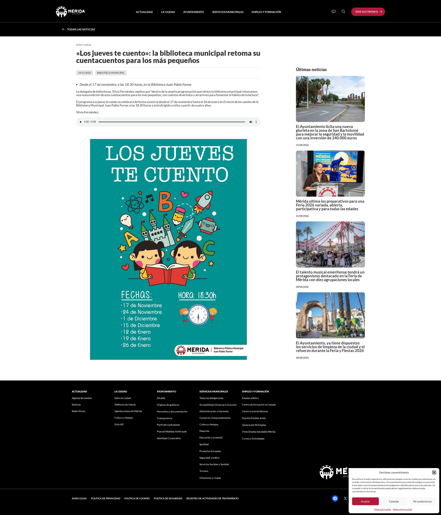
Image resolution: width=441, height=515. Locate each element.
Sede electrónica (366, 11)
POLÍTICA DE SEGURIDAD (168, 498)
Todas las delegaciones (211, 398)
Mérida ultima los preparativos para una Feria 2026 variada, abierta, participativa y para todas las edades (330, 205)
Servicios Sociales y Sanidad (214, 464)
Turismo (203, 470)
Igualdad (204, 444)
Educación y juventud (210, 437)
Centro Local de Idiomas (255, 411)
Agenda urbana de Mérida (128, 411)
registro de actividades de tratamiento (212, 498)
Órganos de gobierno (168, 404)
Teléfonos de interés (125, 404)
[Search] (343, 11)
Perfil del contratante (168, 424)
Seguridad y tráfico (209, 457)
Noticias (88, 44)
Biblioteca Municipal (111, 72)
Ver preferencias (422, 501)
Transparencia (164, 418)
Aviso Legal (79, 498)
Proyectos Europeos (210, 451)
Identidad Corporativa (169, 438)
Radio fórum (78, 411)
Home (79, 44)
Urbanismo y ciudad (210, 477)
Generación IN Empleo (254, 424)
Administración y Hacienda (214, 411)
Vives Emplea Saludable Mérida (258, 431)
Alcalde (161, 398)
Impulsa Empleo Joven (254, 418)
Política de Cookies (382, 509)
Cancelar (394, 501)
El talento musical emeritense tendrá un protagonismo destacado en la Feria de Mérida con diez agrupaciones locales (330, 276)
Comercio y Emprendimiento (214, 417)
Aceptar (365, 501)
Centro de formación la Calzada (259, 404)
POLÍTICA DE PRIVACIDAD (105, 498)
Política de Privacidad (402, 509)
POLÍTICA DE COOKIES (137, 498)
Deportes (204, 430)
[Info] (333, 11)
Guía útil (119, 424)
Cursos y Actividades (253, 438)
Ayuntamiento (193, 11)
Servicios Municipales (227, 11)
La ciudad (168, 11)
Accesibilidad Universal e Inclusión (218, 404)
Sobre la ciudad (122, 398)
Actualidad (144, 11)
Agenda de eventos (82, 398)
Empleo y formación (266, 11)
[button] (434, 472)
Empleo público (250, 398)
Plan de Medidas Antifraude (172, 431)
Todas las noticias (81, 29)
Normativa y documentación (172, 411)
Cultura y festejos (123, 417)
